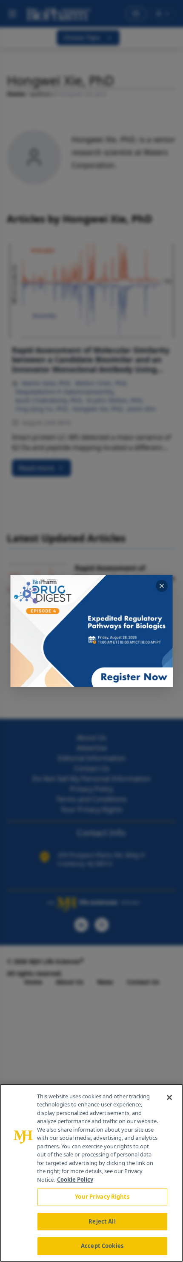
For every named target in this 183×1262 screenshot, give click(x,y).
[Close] (169, 1097)
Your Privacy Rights (102, 1196)
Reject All (102, 1221)
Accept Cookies (102, 1246)
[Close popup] (162, 586)
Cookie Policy (75, 1179)
